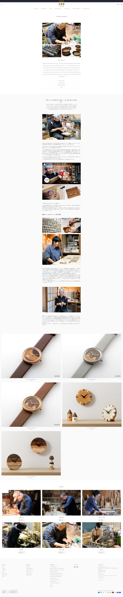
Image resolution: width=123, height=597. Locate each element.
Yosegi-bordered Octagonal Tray (56, 573)
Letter (50, 8)
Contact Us (67, 8)
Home (3, 566)
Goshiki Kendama (53, 566)
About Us (36, 8)
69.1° (51, 584)
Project (3, 576)
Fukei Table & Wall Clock (55, 579)
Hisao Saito (28, 566)
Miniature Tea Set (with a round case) (57, 568)
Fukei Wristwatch (53, 581)
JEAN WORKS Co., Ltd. (102, 566)
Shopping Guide (101, 574)
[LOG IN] (119, 4)
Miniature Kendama (53, 571)
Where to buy (58, 8)
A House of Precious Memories (56, 576)
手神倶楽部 (76, 564)
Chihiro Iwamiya (29, 573)
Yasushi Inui (28, 571)
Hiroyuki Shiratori (29, 568)
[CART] (121, 4)
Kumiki (51, 586)
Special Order (76, 8)
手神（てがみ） (104, 590)
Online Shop (86, 8)
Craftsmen (43, 8)
